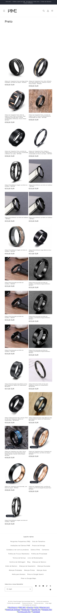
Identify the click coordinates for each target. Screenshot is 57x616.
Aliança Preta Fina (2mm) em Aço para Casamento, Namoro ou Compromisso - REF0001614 (39, 385)
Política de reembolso (43, 601)
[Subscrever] (30, 589)
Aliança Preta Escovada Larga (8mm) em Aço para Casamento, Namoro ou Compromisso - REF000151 (16, 385)
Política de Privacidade (39, 554)
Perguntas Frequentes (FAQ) (20, 541)
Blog (28, 562)
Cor (6, 37)
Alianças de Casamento (27, 566)
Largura (7, 34)
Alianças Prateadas (15, 570)
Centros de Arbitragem (17, 562)
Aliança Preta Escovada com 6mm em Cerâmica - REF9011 (14, 317)
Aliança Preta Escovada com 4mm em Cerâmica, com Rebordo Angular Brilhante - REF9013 (40, 284)
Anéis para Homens (18, 574)
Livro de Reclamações (35, 558)
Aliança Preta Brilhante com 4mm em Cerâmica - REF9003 (16, 218)
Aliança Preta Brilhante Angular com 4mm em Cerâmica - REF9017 (16, 521)
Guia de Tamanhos (38, 541)
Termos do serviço (27, 603)
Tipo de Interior (10, 40)
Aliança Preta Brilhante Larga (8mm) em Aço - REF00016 (40, 250)
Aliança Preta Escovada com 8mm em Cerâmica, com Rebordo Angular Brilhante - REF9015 (40, 351)
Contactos (45, 549)
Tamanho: (8, 31)
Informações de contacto (29, 605)
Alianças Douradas (43, 566)
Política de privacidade (13, 603)
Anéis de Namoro (11, 566)
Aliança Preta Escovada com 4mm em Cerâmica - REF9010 (14, 283)
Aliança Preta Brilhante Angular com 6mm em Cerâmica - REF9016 (16, 185)
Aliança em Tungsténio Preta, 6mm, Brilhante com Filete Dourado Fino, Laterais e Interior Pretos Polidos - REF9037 (40, 82)
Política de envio (38, 603)
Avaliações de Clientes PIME (20, 545)
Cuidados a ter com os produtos (17, 549)
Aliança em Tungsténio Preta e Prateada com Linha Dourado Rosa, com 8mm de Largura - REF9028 (40, 453)
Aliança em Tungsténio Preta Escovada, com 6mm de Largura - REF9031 (16, 487)
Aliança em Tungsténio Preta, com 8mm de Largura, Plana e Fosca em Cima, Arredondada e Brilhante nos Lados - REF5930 (16, 152)
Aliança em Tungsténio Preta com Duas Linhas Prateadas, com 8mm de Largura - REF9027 (16, 82)
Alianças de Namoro (39, 562)
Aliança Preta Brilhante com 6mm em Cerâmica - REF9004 (40, 218)
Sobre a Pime (35, 549)
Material (8, 27)
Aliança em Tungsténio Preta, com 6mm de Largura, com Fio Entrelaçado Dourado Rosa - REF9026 (40, 488)
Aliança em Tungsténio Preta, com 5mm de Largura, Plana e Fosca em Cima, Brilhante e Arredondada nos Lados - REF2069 (40, 116)
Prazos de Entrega (38, 545)
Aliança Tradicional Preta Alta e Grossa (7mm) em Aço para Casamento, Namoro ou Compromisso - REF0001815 (16, 419)
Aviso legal (48, 603)
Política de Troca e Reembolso (18, 554)
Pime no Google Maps (28, 578)
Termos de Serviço (19, 558)
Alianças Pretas (29, 570)
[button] (4, 11)
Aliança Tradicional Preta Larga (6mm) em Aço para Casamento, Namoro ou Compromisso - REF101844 (40, 419)
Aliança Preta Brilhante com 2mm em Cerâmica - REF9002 (40, 185)
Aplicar (28, 48)
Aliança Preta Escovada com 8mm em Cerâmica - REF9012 (14, 351)
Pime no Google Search (35, 574)
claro (50, 37)
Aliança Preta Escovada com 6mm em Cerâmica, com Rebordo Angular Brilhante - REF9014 (40, 317)
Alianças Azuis (42, 570)
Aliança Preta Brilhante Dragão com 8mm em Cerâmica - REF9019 (16, 250)
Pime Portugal (17, 601)
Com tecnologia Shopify (28, 601)
